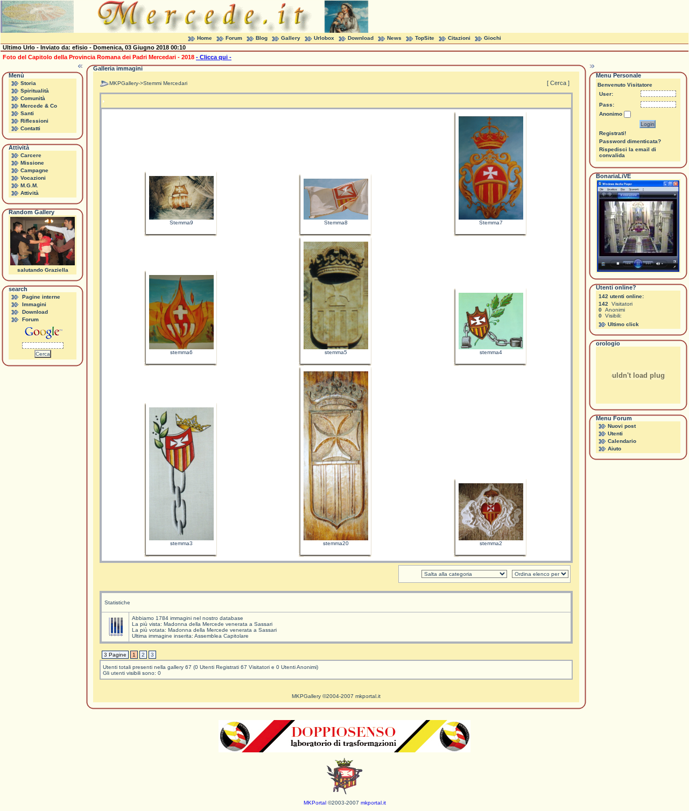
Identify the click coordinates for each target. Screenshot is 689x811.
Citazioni (459, 38)
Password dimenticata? (630, 141)
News (394, 38)
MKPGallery (123, 83)
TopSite (424, 38)
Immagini (34, 304)
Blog (262, 38)
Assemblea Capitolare (221, 636)
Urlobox (324, 38)
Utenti (615, 433)
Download (361, 38)
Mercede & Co (38, 106)
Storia (28, 83)
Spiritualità (34, 91)
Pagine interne (41, 297)
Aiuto (614, 449)
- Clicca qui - (213, 57)
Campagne (34, 170)
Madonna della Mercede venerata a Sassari (218, 624)
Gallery (290, 38)
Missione (32, 163)
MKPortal (315, 803)
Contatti (30, 128)
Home (204, 38)
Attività (29, 193)
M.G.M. (29, 185)
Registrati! (612, 133)
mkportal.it (368, 696)
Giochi (492, 38)
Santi (27, 113)
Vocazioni (33, 178)
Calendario (622, 441)
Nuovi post (622, 426)
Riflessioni (34, 121)
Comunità (32, 98)
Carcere (30, 155)
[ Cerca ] (558, 83)
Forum (234, 38)
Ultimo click (623, 324)
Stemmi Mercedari (165, 83)
